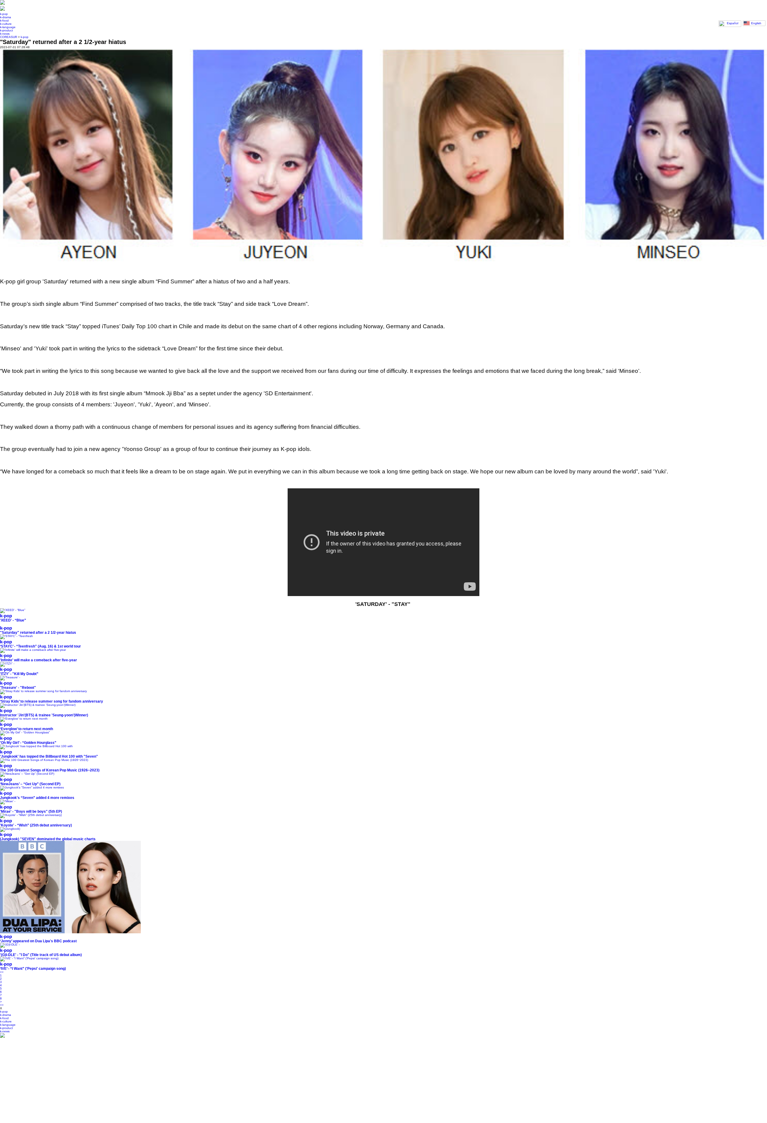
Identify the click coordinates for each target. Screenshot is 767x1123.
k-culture (6, 23)
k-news (5, 33)
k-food (4, 20)
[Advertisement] (180, 1080)
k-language (8, 27)
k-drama (5, 17)
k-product (6, 30)
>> (2, 1005)
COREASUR (8, 37)
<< (2, 972)
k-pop (4, 14)
